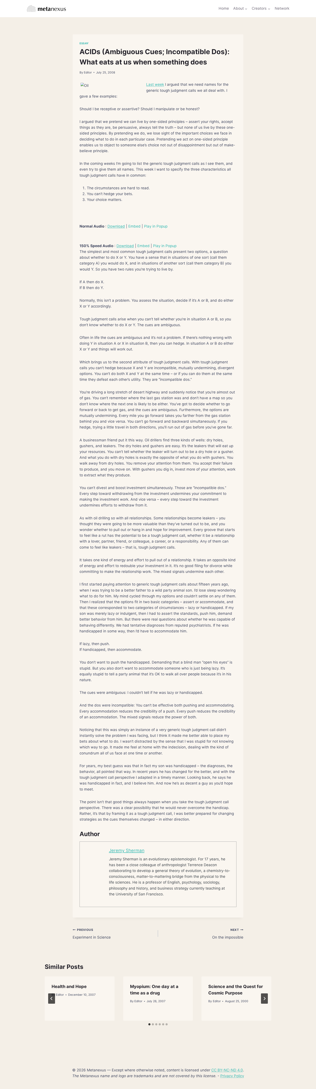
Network (282, 8)
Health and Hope (69, 986)
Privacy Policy (232, 1076)
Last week (155, 84)
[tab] (149, 1024)
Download (116, 226)
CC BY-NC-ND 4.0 (227, 1070)
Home (224, 8)
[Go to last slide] (51, 998)
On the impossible (227, 933)
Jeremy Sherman (126, 850)
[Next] (264, 998)
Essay (84, 43)
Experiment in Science (92, 933)
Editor (88, 72)
